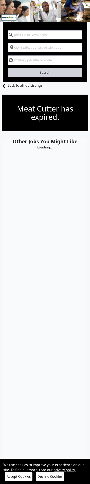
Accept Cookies (19, 476)
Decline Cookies (50, 476)
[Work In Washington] (45, 11)
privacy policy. (65, 470)
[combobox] (45, 34)
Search (45, 72)
